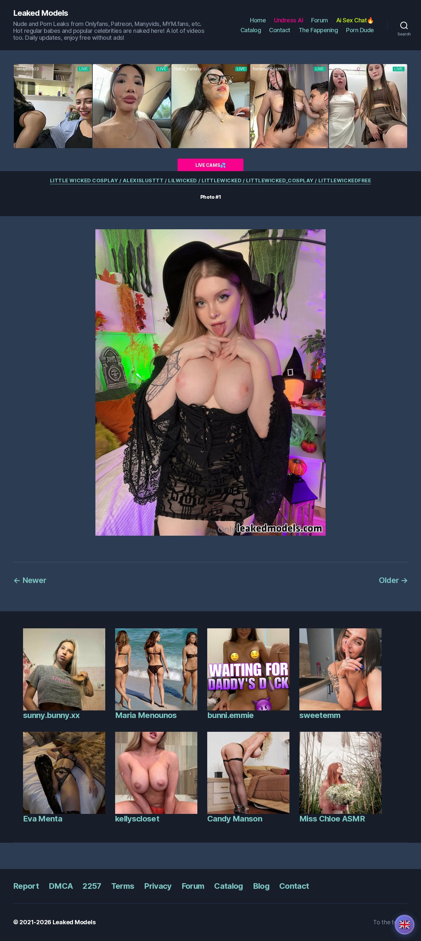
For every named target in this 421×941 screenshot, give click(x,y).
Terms (123, 886)
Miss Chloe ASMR (332, 818)
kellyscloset (137, 818)
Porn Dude (360, 30)
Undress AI (288, 20)
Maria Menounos (146, 715)
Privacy (157, 886)
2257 (92, 886)
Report (26, 886)
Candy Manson (234, 818)
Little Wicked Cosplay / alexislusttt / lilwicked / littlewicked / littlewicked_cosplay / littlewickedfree (210, 181)
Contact (279, 30)
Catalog (250, 30)
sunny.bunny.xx (51, 715)
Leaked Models (40, 13)
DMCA (61, 886)
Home (258, 20)
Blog (261, 886)
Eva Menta (42, 818)
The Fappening (318, 30)
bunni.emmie (230, 715)
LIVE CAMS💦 (210, 165)
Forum (319, 20)
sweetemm (320, 715)
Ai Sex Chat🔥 (355, 20)
